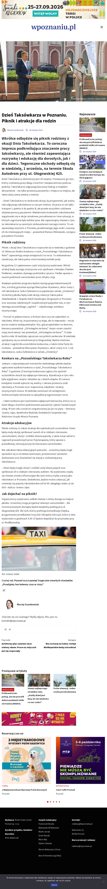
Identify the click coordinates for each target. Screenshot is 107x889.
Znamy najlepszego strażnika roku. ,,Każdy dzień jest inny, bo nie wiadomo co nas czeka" (38, 695)
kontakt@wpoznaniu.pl (14, 620)
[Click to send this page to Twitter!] (10, 629)
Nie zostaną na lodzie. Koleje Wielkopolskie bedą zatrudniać (60, 644)
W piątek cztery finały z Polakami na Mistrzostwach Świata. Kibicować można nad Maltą (91, 302)
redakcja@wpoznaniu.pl (82, 824)
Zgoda (54, 885)
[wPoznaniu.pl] (53, 27)
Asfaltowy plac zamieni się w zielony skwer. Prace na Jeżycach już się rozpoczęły (19, 645)
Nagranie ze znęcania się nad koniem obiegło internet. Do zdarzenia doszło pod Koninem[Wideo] (91, 266)
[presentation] (4, 770)
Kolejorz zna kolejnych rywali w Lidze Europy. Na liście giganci (91, 174)
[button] (47, 801)
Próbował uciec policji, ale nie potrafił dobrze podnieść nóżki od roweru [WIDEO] (92, 143)
